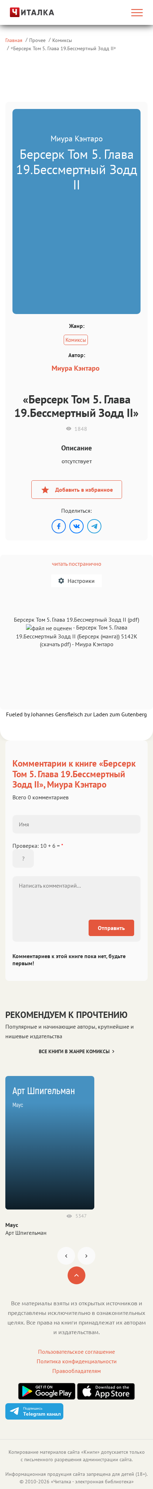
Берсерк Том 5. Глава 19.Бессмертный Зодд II (63, 48)
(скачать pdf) (55, 644)
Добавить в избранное (84, 489)
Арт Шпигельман (26, 1232)
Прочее (37, 40)
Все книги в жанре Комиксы (74, 1051)
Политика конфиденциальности (77, 1361)
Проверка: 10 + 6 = (37, 845)
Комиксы (62, 40)
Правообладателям (76, 1370)
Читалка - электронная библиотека (92, 1481)
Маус (11, 1224)
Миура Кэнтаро (76, 368)
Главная (13, 40)
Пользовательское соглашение (76, 1351)
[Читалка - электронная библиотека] (26, 12)
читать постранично (76, 563)
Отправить (111, 927)
